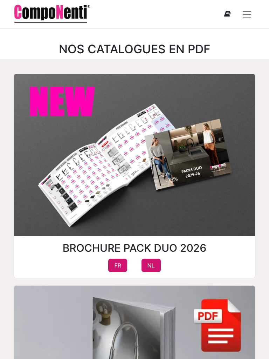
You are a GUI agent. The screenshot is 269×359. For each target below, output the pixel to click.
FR (117, 265)
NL (151, 265)
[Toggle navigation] (247, 14)
